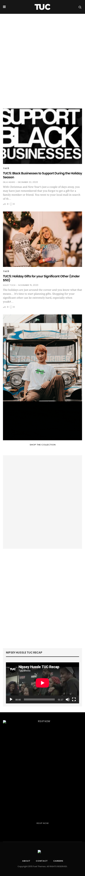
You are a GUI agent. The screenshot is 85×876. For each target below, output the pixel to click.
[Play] (11, 699)
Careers (58, 860)
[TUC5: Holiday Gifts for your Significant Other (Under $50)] (42, 239)
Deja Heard (9, 182)
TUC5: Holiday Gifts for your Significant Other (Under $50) (41, 278)
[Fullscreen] (74, 699)
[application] (42, 682)
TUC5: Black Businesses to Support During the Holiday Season (42, 175)
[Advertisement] (42, 58)
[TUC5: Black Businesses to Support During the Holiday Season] (42, 136)
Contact (42, 860)
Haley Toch (9, 285)
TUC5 (6, 168)
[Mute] (68, 699)
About (26, 860)
